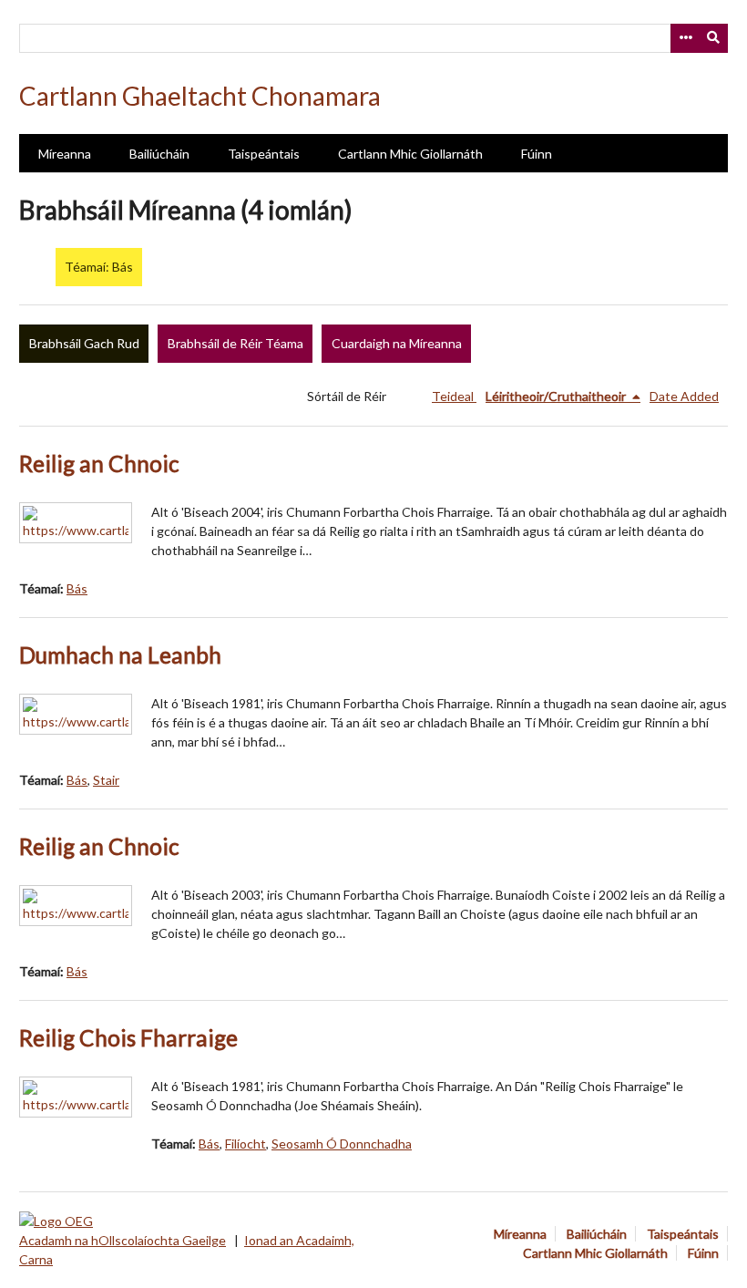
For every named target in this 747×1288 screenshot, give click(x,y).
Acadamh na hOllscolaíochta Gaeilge (122, 1240)
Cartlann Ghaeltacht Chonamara (200, 95)
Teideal (454, 396)
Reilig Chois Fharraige (128, 1038)
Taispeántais (264, 153)
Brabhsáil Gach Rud (84, 343)
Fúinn (536, 153)
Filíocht (245, 1143)
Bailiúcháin (159, 153)
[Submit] (714, 38)
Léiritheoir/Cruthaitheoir (557, 396)
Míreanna (64, 153)
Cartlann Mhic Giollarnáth (410, 153)
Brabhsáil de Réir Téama (235, 343)
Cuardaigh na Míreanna (397, 343)
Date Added (684, 396)
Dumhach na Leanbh (120, 655)
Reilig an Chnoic (99, 463)
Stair (106, 780)
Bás (77, 588)
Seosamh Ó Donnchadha (341, 1143)
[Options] (685, 38)
